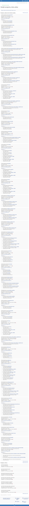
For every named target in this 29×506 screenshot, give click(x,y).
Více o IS (25, 501)
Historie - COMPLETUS (13, 90)
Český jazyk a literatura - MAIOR (15, 243)
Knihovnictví (11, 259)
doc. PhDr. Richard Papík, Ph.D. (7, 254)
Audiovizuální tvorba (11, 35)
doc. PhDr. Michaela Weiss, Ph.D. (7, 363)
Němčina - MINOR (13, 191)
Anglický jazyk (9, 360)
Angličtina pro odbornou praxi (11, 208)
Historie (10, 326)
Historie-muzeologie (10, 121)
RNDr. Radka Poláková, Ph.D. (6, 293)
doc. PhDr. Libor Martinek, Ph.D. (7, 235)
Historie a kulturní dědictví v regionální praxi (17, 106)
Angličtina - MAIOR (13, 172)
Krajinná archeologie (13, 140)
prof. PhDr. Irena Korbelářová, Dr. (7, 104)
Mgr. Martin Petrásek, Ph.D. (6, 28)
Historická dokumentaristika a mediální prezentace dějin (15, 48)
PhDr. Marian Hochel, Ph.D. (6, 124)
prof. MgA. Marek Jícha (6, 38)
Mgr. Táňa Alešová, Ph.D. (6, 225)
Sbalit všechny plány (25, 12)
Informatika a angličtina (11, 290)
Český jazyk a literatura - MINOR (14, 246)
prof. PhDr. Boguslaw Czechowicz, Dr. (7, 340)
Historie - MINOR (12, 96)
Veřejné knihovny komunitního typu (15, 412)
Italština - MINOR (11, 159)
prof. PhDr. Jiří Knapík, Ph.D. (6, 324)
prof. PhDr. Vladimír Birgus (6, 18)
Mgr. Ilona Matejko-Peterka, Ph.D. (7, 114)
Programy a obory (13, 10)
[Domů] (22, 0)
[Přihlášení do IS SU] (27, 0)
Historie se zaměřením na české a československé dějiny (16, 447)
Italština (10, 144)
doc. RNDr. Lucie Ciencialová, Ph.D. (7, 267)
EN (25, 0)
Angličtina (9, 163)
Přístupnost (25, 502)
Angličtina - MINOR (12, 175)
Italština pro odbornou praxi (11, 221)
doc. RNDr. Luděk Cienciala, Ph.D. (7, 280)
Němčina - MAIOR (13, 188)
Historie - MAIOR (13, 93)
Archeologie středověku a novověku (16, 137)
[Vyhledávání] (24, 0)
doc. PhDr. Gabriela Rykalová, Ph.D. (7, 350)
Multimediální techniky (11, 25)
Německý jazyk (9, 347)
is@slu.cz (17, 499)
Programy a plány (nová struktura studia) (6, 10)
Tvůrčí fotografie (11, 310)
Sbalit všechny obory (25, 462)
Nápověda (17, 501)
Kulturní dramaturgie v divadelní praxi (13, 71)
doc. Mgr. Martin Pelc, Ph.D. (6, 88)
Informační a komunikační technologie (14, 283)
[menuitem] (22, 2)
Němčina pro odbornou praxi (11, 195)
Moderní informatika (10, 277)
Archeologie (10, 131)
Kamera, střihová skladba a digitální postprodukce (15, 61)
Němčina (8, 179)
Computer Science (11, 427)
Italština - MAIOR (12, 156)
